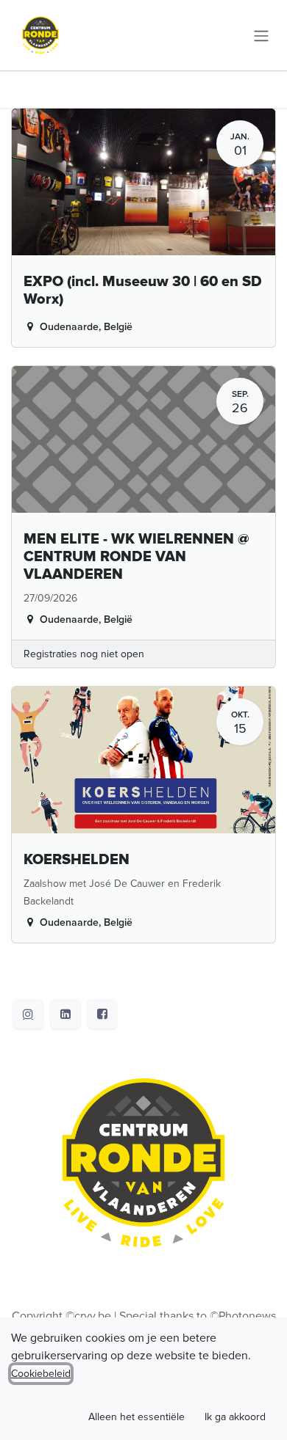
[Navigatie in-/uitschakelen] (261, 35)
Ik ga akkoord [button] (235, 1417)
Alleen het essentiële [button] (136, 1417)
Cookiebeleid (41, 1373)
